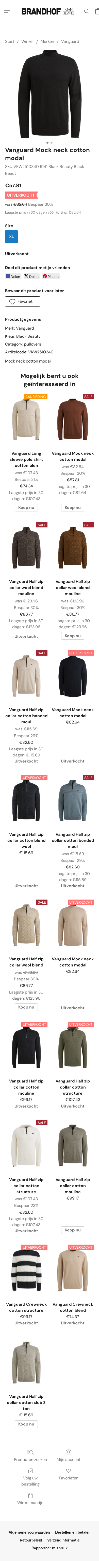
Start (9, 41)
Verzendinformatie (63, 1540)
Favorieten (68, 1478)
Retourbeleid (31, 1540)
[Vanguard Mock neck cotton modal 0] (49, 94)
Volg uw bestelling (30, 1481)
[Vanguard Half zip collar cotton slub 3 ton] (26, 1362)
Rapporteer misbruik (49, 1548)
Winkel (27, 41)
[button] (49, 11)
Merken (47, 41)
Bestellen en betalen (73, 1532)
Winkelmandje (30, 1502)
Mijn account (68, 1459)
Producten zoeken (30, 1459)
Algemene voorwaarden (29, 1532)
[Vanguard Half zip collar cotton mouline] (73, 1145)
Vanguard (70, 41)
